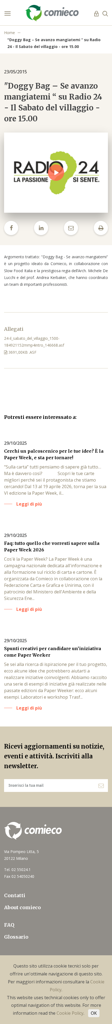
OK (94, 1013)
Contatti (14, 895)
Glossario (16, 937)
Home (9, 32)
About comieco (22, 907)
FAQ (9, 925)
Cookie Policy (70, 1013)
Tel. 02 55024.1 (17, 869)
